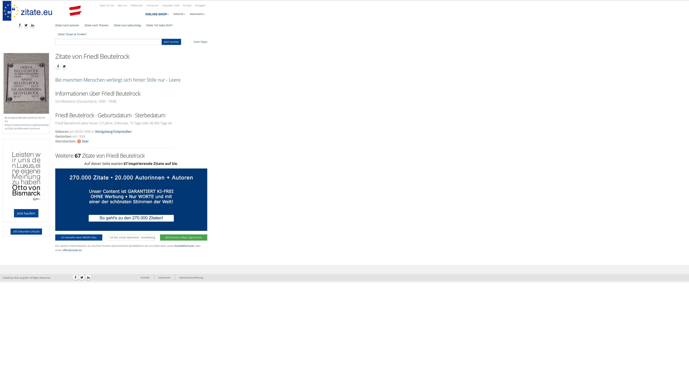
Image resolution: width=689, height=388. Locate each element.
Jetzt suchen (171, 41)
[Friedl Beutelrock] (26, 83)
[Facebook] (19, 25)
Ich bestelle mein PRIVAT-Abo (78, 237)
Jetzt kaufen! (26, 213)
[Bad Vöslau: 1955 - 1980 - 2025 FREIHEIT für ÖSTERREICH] (75, 10)
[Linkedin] (32, 25)
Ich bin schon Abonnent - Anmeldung (132, 237)
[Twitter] (26, 25)
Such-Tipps (200, 41)
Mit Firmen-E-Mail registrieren (183, 237)
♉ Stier (83, 141)
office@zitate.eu (72, 250)
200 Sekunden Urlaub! (26, 231)
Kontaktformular (184, 246)
